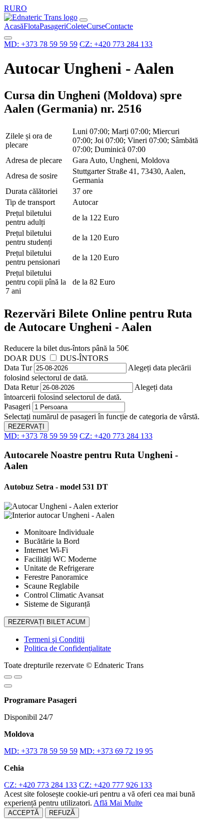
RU (10, 8)
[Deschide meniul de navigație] (84, 19)
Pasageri (53, 26)
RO (21, 8)
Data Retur (21, 387)
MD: (41, 44)
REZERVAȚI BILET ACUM (47, 622)
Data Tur (18, 367)
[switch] (53, 357)
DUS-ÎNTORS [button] (84, 358)
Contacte (119, 26)
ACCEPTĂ (23, 813)
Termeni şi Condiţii (54, 639)
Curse (95, 26)
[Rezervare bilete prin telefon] (8, 37)
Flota (32, 26)
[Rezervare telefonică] (18, 676)
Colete (76, 26)
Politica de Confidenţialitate (67, 648)
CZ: (116, 44)
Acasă (14, 26)
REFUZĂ (62, 813)
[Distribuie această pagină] (8, 676)
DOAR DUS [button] (25, 358)
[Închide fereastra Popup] (8, 685)
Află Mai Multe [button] (118, 803)
